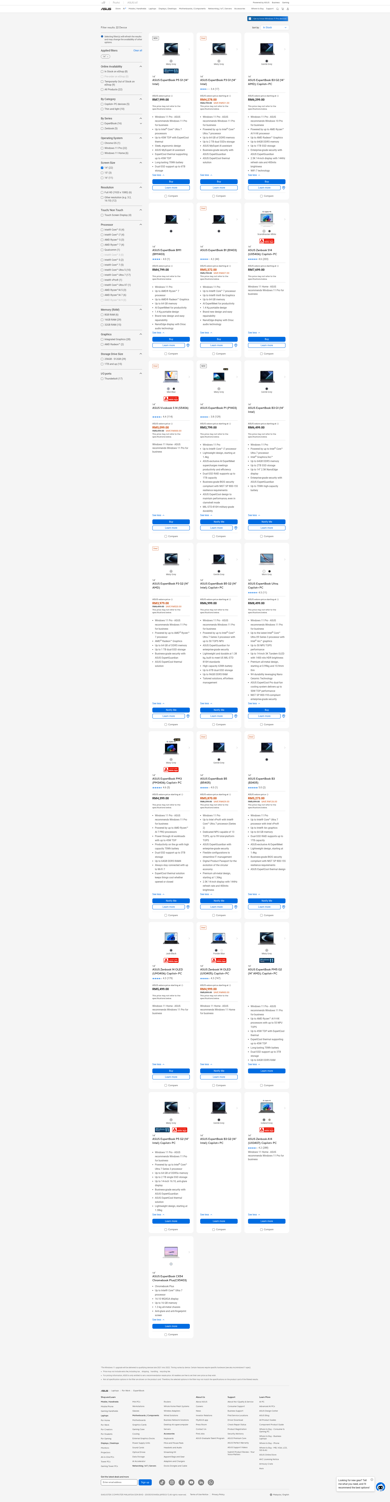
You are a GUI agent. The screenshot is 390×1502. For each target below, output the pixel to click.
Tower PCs (105, 1461)
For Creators (106, 1429)
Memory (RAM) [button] (110, 309)
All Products (107, 88)
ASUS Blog (264, 1415)
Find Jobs (200, 1434)
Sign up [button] (145, 1482)
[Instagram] (172, 1482)
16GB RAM (107, 318)
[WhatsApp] (211, 1482)
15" (102, 172)
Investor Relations (204, 1415)
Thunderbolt (107, 377)
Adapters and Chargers (174, 1461)
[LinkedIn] (201, 1482)
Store (118, 8)
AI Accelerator (138, 1461)
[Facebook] (182, 1482)
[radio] (171, 61)
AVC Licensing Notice (269, 1459)
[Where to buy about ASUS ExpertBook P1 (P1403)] (235, 527)
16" (102, 177)
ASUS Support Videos (238, 1447)
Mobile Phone (107, 1406)
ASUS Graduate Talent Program (210, 1438)
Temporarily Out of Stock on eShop (119, 80)
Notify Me (219, 521)
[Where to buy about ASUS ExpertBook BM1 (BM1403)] (187, 345)
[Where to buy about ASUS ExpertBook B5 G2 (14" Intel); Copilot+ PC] (235, 716)
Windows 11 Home (111, 152)
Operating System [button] (112, 138)
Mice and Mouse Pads (173, 1443)
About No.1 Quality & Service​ (240, 1402)
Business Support (235, 1411)
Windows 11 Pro (109, 147)
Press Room (201, 1424)
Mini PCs (136, 1402)
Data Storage (138, 1457)
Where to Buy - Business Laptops (270, 1437)
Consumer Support (236, 1406)
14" (102, 167)
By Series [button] (106, 118)
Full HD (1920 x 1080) (112, 191)
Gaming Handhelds (109, 1411)
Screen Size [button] (108, 162)
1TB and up (107, 363)
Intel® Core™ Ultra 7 (111, 274)
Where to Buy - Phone (269, 1443)
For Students (106, 1434)
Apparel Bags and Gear (174, 1457)
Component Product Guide (271, 1424)
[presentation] (286, 27)
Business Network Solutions (176, 1420)
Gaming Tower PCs (109, 1466)
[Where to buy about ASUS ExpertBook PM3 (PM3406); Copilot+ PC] (187, 906)
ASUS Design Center (268, 1411)
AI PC (261, 1402)
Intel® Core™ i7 (109, 233)
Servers (167, 1429)
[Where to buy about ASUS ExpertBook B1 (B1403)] (235, 345)
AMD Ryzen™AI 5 (110, 289)
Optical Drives (138, 1452)
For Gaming (106, 1438)
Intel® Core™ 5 (108, 258)
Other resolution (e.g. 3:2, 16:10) (118, 196)
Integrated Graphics (111, 338)
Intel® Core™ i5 (109, 228)
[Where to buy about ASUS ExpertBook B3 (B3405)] (283, 906)
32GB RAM (107, 323)
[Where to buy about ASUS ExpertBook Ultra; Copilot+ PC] (283, 716)
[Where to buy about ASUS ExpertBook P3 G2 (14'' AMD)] (187, 716)
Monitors (105, 1448)
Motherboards (139, 1420)
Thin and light (108, 108)
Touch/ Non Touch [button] (112, 210)
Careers (199, 1406)
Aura (261, 1468)
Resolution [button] (107, 187)
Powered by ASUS (261, 2)
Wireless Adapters (172, 1411)
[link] (106, 9)
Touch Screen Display (112, 214)
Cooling (136, 1434)
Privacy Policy (218, 1494)
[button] (285, 2)
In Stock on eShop (110, 70)
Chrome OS (107, 142)
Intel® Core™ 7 (108, 264)
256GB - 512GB (109, 358)
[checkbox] (171, 196)
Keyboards (169, 1438)
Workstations (138, 1406)
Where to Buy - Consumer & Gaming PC (271, 1430)
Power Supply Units (141, 1443)
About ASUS (201, 1402)
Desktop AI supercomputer (176, 1424)
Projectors (105, 1452)
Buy (171, 181)
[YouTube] (191, 1482)
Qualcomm (107, 248)
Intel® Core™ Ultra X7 (112, 284)
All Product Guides (267, 1420)
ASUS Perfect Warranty (238, 1443)
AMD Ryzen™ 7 (109, 243)
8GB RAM (106, 313)
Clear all (137, 50)
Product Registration (237, 1429)
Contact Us (201, 1429)
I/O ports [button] (106, 373)
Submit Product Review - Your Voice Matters (241, 1453)
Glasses (135, 1411)
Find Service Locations (238, 1415)
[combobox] (275, 27)
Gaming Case (138, 1429)
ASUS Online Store (267, 1455)
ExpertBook (107, 122)
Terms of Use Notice (199, 1494)
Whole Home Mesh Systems (176, 1406)
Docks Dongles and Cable (175, 1466)
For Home (105, 1420)
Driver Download (235, 1420)
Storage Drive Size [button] (112, 353)
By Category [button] (108, 99)
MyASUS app (202, 1420)
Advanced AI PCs (267, 1406)
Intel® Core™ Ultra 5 (111, 269)
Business (276, 2)
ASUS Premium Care (237, 1438)
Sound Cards (138, 1447)
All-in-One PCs (107, 1457)
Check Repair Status (237, 1424)
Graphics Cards (139, 1425)
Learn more (171, 187)
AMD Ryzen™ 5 (109, 238)
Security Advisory (236, 1434)
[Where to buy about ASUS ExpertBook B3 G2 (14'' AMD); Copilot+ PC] (283, 187)
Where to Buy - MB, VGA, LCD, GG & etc (273, 1449)
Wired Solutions (171, 1415)
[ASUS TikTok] (162, 1482)
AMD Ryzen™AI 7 (110, 294)
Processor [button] (107, 224)
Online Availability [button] (111, 66)
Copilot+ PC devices (111, 103)
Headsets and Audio (173, 1447)
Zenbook (105, 127)
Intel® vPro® (108, 279)
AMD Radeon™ (109, 343)
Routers (167, 1402)
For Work (105, 1425)
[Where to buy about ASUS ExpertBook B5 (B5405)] (235, 906)
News (198, 1411)
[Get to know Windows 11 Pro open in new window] (268, 21)
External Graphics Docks (143, 1438)
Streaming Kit (170, 1452)
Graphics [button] (106, 334)
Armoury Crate (266, 1464)
